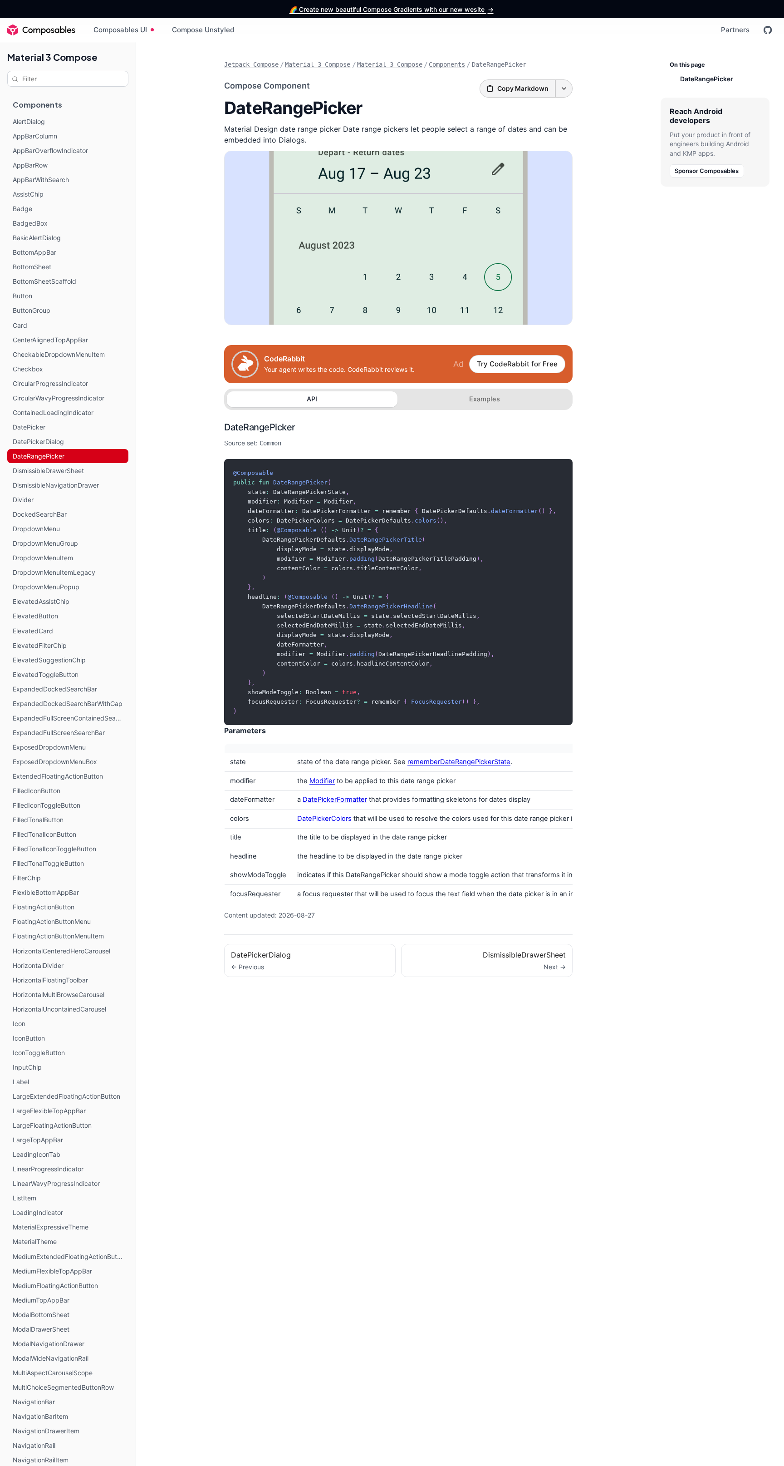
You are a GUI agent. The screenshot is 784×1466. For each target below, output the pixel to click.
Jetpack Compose (251, 64)
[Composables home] (41, 30)
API (312, 399)
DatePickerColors (324, 818)
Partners (735, 29)
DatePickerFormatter (335, 799)
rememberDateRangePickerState (458, 762)
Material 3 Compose (52, 57)
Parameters (245, 730)
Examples (484, 399)
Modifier (322, 781)
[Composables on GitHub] (768, 30)
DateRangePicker (259, 427)
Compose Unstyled (203, 29)
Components (447, 64)
